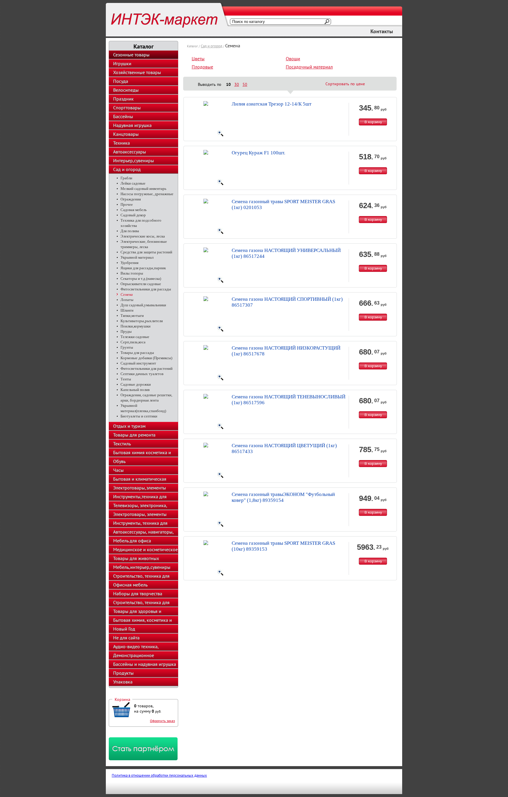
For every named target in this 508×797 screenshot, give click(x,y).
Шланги (127, 310)
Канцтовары (126, 134)
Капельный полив (135, 389)
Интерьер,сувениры (133, 160)
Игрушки (122, 63)
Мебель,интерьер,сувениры (142, 567)
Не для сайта (126, 638)
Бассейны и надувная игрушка (144, 664)
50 (245, 84)
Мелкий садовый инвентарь (143, 188)
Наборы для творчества (137, 594)
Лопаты (127, 300)
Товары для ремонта (134, 435)
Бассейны (123, 116)
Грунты (127, 347)
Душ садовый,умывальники (143, 305)
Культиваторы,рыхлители (142, 321)
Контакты (381, 31)
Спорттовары (127, 108)
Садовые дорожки (136, 384)
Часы (118, 470)
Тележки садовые (135, 337)
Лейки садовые (133, 183)
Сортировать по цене (345, 83)
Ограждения (131, 199)
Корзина (122, 699)
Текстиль (122, 444)
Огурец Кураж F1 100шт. (258, 153)
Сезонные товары (131, 55)
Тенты (126, 379)
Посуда (120, 81)
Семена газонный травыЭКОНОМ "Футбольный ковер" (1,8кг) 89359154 (283, 497)
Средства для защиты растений (146, 252)
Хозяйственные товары (137, 72)
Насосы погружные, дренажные (147, 194)
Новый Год (124, 629)
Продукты (123, 673)
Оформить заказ (162, 721)
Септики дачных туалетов (142, 374)
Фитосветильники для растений (147, 368)
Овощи (293, 58)
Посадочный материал (309, 67)
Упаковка (123, 682)
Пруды (126, 331)
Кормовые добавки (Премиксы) (146, 358)
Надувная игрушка (132, 125)
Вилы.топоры (132, 273)
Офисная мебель (130, 585)
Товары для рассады (137, 352)
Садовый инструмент (138, 363)
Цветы (198, 58)
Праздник (123, 99)
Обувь (119, 461)
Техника (121, 143)
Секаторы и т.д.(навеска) (141, 278)
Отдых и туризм (129, 426)
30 (236, 84)
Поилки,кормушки (136, 326)
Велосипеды (126, 90)
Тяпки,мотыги (132, 315)
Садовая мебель (134, 210)
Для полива (130, 231)
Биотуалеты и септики (139, 416)
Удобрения (129, 262)
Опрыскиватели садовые (141, 284)
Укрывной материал (137, 257)
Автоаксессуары (129, 152)
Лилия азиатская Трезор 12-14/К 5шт (271, 104)
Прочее (127, 204)
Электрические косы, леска (143, 236)
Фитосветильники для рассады (146, 289)
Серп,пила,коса (133, 342)
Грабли (126, 178)
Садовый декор (133, 215)
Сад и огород (127, 169)
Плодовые (202, 67)
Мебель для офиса (132, 541)
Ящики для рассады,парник (143, 268)
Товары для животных (136, 558)
